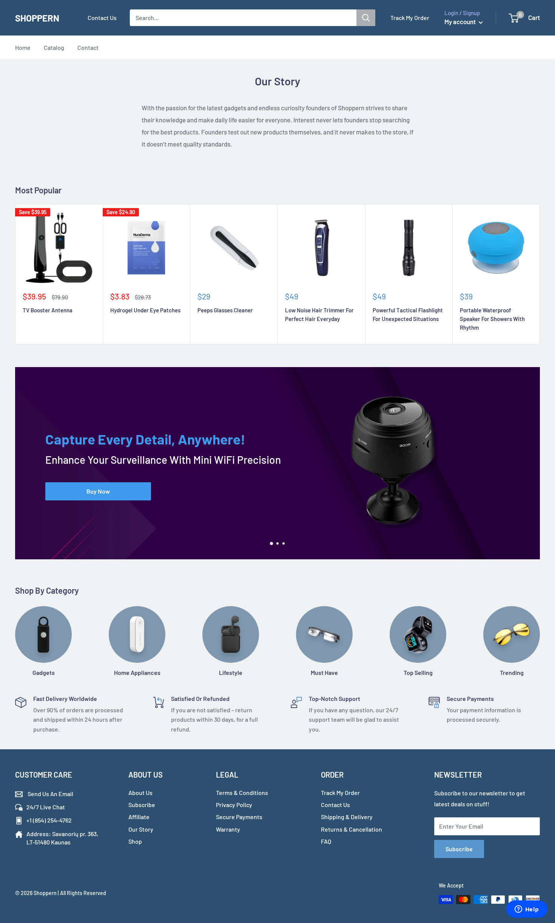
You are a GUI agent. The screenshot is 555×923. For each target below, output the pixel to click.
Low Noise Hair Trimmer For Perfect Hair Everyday (319, 314)
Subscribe (141, 804)
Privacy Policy (234, 804)
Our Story (140, 829)
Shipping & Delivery (347, 816)
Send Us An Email (49, 793)
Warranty (228, 829)
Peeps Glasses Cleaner (225, 310)
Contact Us (102, 17)
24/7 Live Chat (45, 806)
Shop (135, 841)
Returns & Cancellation (351, 829)
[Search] (365, 17)
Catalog (54, 47)
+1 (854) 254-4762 (49, 820)
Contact (88, 47)
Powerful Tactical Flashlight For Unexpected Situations (408, 314)
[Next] (540, 467)
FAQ (326, 841)
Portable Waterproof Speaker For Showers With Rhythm (492, 319)
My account (460, 21)
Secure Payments (239, 816)
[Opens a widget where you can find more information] (526, 909)
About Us (140, 792)
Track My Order (409, 17)
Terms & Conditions (242, 792)
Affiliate (139, 816)
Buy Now (98, 491)
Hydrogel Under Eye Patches (145, 310)
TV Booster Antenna (47, 310)
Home (23, 47)
